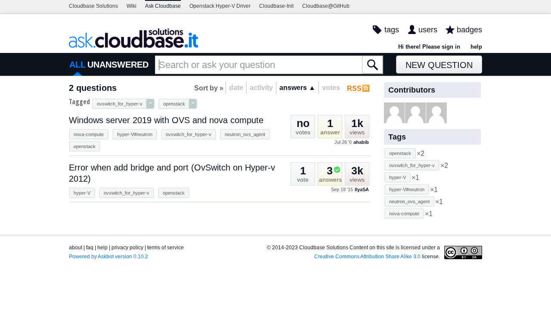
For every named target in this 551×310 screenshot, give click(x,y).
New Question (439, 65)
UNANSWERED (118, 64)
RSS (354, 88)
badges (469, 29)
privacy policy (127, 248)
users (427, 29)
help (476, 46)
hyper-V (82, 192)
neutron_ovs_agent (245, 134)
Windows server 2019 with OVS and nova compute (166, 120)
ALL (77, 64)
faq (89, 248)
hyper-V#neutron (134, 134)
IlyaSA (362, 189)
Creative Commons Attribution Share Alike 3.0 (367, 257)
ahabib (361, 142)
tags (391, 29)
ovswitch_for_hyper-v (188, 134)
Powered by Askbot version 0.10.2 (108, 257)
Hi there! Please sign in (429, 46)
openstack (85, 146)
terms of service (165, 248)
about (75, 248)
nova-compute (89, 134)
